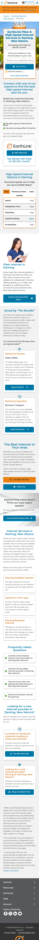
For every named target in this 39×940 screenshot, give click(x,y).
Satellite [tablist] (19, 195)
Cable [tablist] (31, 192)
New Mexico (8, 19)
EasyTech (15, 870)
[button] (19, 882)
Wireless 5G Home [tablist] (19, 192)
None (31, 219)
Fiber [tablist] (6, 192)
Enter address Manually (19, 75)
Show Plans (21, 66)
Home (6, 16)
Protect (6, 870)
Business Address (15, 71)
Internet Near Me (18, 16)
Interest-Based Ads (26, 933)
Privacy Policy (10, 933)
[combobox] (19, 60)
